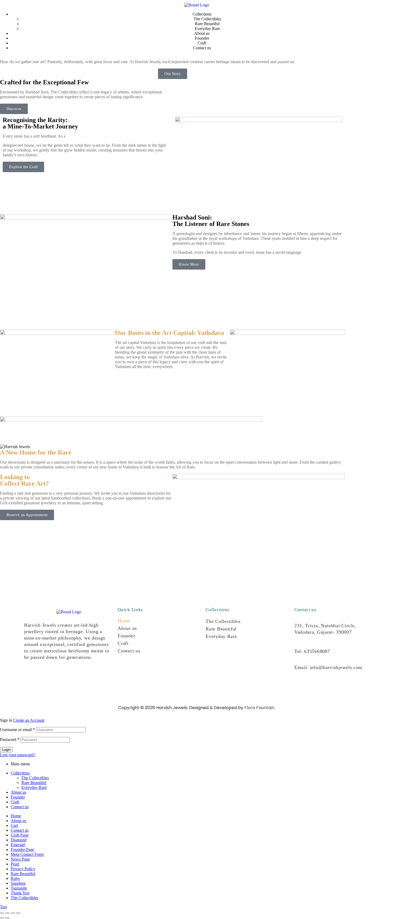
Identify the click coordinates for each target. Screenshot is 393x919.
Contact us (129, 650)
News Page (20, 859)
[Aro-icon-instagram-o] (30, 676)
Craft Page (20, 835)
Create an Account (28, 720)
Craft (123, 643)
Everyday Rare (221, 636)
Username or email (17, 729)
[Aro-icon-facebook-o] (48, 676)
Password (10, 739)
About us (127, 628)
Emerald (18, 844)
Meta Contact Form (27, 854)
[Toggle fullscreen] (7, 913)
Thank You (20, 893)
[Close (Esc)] (18, 913)
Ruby (15, 878)
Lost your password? (17, 754)
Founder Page (22, 849)
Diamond (18, 840)
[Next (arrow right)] (7, 918)
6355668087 (317, 651)
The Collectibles (223, 621)
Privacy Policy (23, 869)
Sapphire (18, 883)
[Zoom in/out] (2, 913)
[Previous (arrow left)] (2, 918)
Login (6, 750)
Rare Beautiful (221, 628)
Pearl (15, 864)
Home (124, 620)
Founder (126, 635)
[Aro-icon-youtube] (65, 676)
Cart (14, 825)
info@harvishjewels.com (336, 667)
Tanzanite (19, 888)
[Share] (13, 913)
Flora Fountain (259, 708)
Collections (20, 773)
